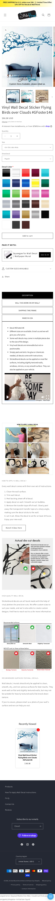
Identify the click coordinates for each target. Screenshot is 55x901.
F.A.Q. (7, 798)
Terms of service (28, 885)
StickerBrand (13, 881)
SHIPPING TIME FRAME (27, 310)
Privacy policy (15, 885)
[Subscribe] (40, 826)
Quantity (5, 131)
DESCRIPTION (27, 295)
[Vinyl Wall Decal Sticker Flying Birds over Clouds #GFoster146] (27, 740)
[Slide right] (52, 97)
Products (9, 786)
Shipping (4, 121)
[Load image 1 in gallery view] (13, 96)
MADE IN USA (27, 318)
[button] (5, 15)
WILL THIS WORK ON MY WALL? (27, 303)
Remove (38, 729)
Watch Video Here (14, 528)
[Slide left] (3, 97)
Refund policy (46, 881)
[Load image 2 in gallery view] (27, 96)
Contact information (29, 889)
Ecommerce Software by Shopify (29, 881)
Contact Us (9, 804)
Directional (6, 154)
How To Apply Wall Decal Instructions (20, 792)
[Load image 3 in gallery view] (42, 96)
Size (3, 142)
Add (45, 255)
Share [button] (7, 276)
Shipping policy (41, 885)
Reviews (8, 810)
